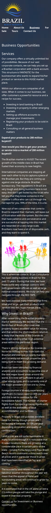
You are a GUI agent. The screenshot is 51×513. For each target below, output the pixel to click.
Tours (15, 31)
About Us (19, 27)
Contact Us (30, 31)
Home (5, 27)
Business (35, 27)
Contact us (7, 501)
